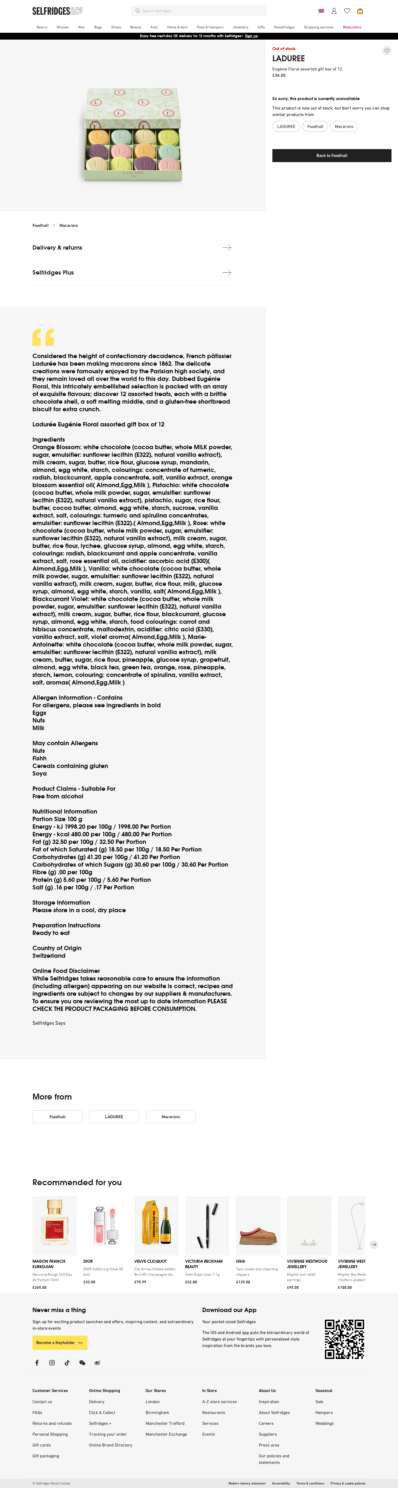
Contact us (42, 1401)
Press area (269, 1444)
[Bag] (360, 10)
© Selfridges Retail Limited (51, 1483)
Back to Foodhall (332, 155)
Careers (266, 1423)
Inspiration (269, 1401)
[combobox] (203, 11)
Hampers (324, 1412)
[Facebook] (36, 1366)
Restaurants (213, 1412)
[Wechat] (82, 1366)
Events (208, 1434)
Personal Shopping (50, 1434)
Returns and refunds (52, 1423)
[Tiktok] (67, 1366)
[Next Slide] (374, 1244)
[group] (199, 1244)
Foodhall (40, 225)
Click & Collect (102, 1412)
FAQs (37, 1412)
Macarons (69, 225)
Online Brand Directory (110, 1444)
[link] (53, 1277)
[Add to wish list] (387, 50)
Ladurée (45, 364)
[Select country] (321, 10)
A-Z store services (219, 1401)
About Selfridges (274, 1412)
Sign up (251, 36)
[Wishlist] (347, 10)
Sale (319, 1401)
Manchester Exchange (166, 1434)
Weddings (324, 1423)
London (153, 1401)
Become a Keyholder (55, 1342)
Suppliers (268, 1434)
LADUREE (288, 58)
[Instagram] (52, 1366)
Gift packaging (45, 1455)
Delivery (97, 1401)
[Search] (137, 10)
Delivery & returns (57, 248)
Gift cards (41, 1444)
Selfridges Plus (53, 273)
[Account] (334, 10)
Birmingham (157, 1412)
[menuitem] (42, 27)
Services (210, 1423)
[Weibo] (97, 1366)
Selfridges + (100, 1423)
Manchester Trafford (165, 1423)
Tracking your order (108, 1434)
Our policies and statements (274, 1459)
